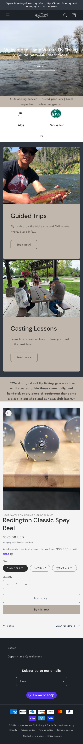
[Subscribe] (62, 681)
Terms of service (65, 729)
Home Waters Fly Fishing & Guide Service (40, 725)
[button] (7, 15)
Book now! (23, 244)
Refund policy (46, 729)
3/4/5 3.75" (15, 568)
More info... (28, 231)
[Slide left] (33, 136)
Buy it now (41, 609)
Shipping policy (55, 735)
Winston (57, 125)
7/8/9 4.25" (64, 568)
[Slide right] (50, 136)
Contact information (33, 735)
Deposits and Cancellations (25, 656)
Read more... (58, 55)
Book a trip (41, 66)
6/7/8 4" (40, 568)
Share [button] (10, 626)
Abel (21, 125)
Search (12, 648)
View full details (65, 626)
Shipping (7, 542)
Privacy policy (28, 729)
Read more (24, 357)
